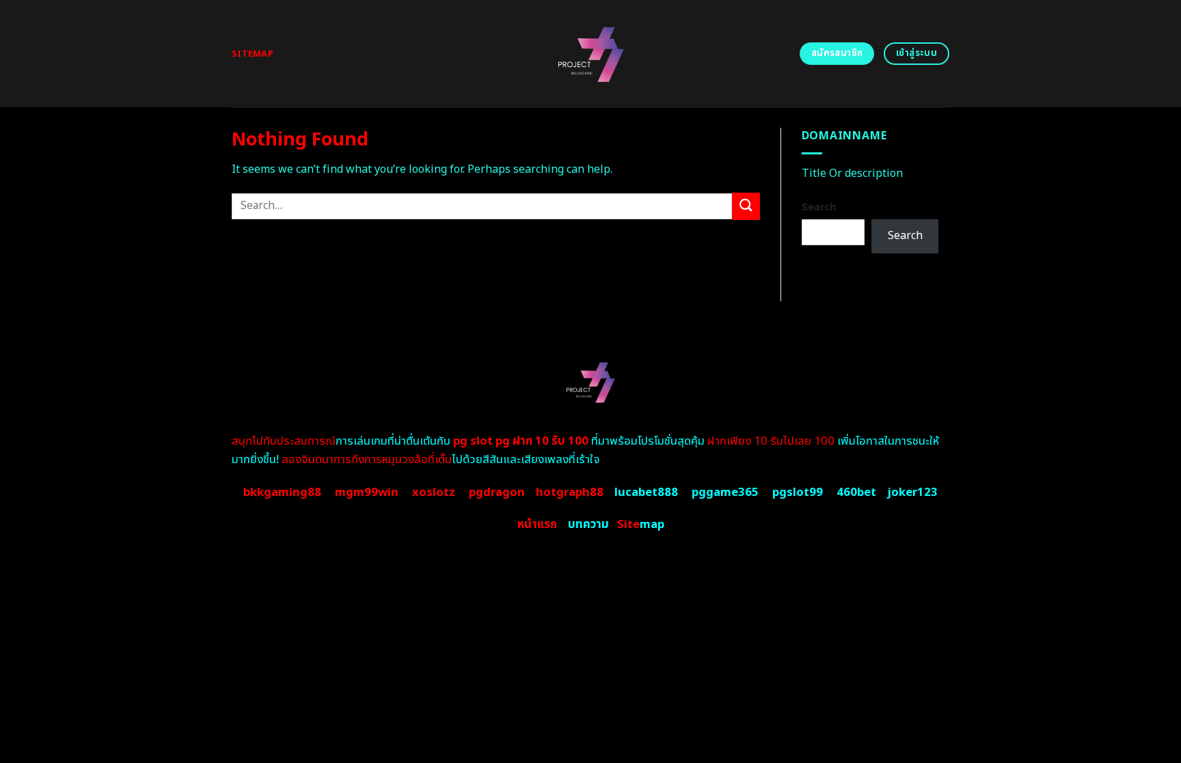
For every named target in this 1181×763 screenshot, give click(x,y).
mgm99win (366, 492)
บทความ (588, 524)
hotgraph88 (569, 492)
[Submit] (745, 206)
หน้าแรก (537, 524)
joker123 (912, 492)
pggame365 (725, 492)
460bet (856, 492)
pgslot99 (797, 492)
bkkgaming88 (282, 492)
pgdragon (497, 492)
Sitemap (252, 54)
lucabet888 (646, 492)
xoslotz (433, 492)
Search (819, 207)
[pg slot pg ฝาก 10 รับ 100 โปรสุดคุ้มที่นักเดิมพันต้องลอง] (591, 53)
